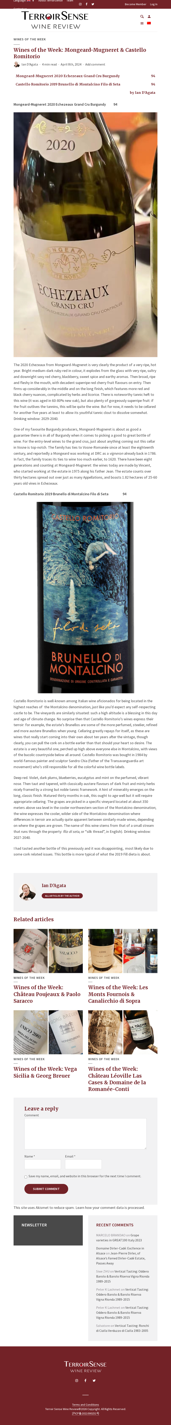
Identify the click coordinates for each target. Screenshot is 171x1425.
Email (70, 1156)
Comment (31, 1115)
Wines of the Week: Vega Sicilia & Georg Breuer (45, 1072)
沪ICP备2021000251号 (85, 1413)
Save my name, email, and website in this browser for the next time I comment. (85, 1176)
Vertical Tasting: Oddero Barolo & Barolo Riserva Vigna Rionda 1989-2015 (122, 1276)
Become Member (135, 4)
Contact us (20, 9)
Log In (153, 4)
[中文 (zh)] (149, 23)
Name (29, 1156)
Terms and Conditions (85, 1404)
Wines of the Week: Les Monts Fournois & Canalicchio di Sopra (118, 994)
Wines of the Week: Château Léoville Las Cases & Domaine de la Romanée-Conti (117, 1079)
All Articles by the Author (62, 895)
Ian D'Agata (29, 64)
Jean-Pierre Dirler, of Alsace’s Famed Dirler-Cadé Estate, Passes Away (120, 1258)
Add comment (95, 64)
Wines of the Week (30, 39)
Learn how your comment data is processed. (110, 1207)
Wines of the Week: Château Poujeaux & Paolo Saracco (47, 994)
